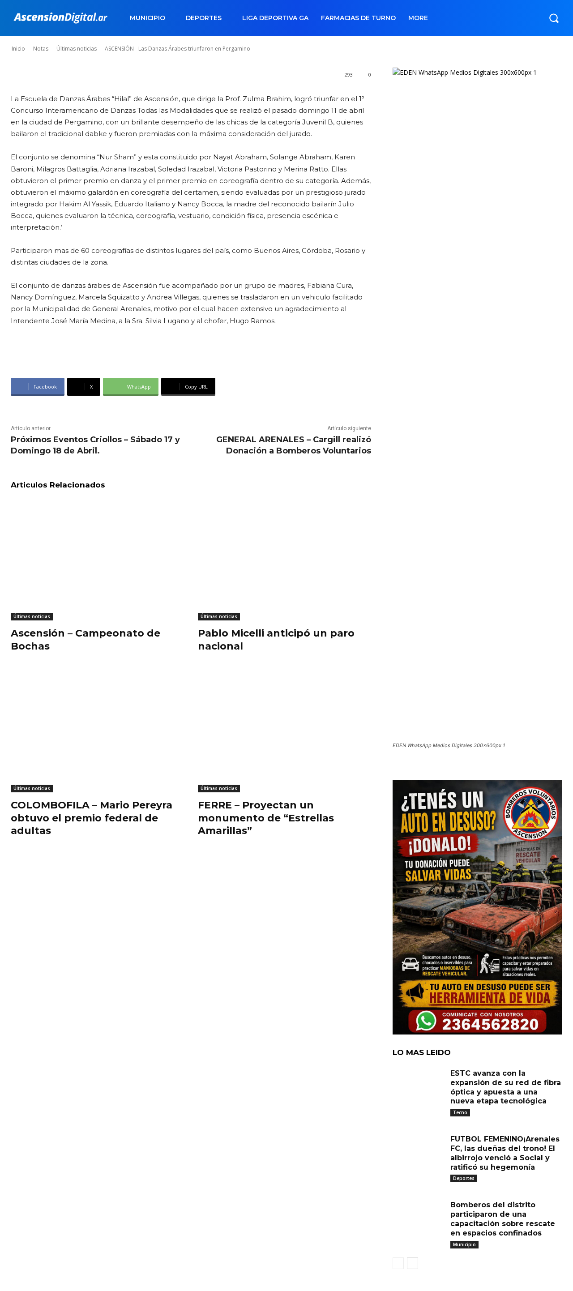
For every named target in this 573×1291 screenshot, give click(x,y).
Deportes (464, 1178)
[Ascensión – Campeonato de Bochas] (97, 559)
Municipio (464, 1244)
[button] (553, 17)
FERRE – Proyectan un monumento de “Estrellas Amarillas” (266, 818)
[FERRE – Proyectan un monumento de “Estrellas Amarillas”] (285, 731)
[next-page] (412, 1263)
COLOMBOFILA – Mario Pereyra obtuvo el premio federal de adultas (91, 818)
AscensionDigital (64, 40)
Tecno (460, 1112)
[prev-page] (398, 1263)
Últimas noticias (31, 616)
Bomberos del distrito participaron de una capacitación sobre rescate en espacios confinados (502, 1219)
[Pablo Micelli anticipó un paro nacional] (285, 559)
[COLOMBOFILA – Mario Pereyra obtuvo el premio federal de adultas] (97, 731)
